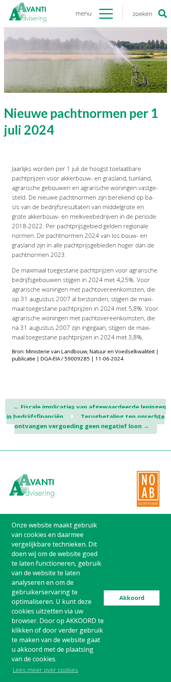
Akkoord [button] (131, 598)
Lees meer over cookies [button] (45, 670)
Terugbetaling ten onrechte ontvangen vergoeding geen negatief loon (89, 421)
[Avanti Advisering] (28, 13)
